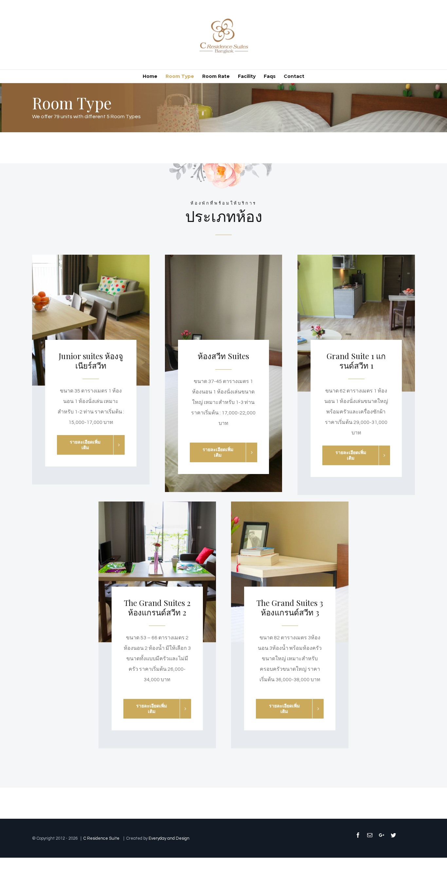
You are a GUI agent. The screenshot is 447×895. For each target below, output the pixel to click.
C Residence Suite (101, 838)
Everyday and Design (169, 838)
